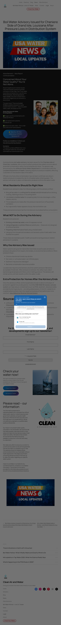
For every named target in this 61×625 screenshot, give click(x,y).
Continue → (31, 326)
